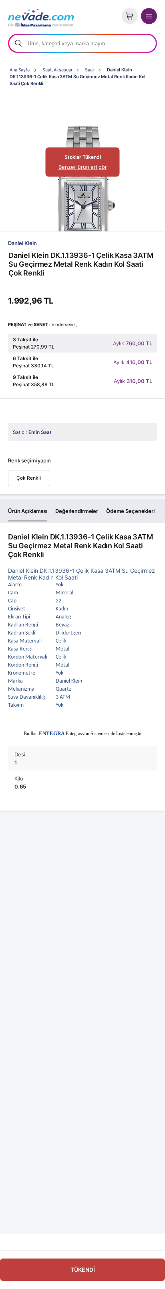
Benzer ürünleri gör (82, 167)
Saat (89, 70)
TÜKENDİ (82, 1269)
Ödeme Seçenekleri (130, 511)
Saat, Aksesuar (57, 70)
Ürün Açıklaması (27, 511)
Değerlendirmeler (76, 511)
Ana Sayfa (20, 70)
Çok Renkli (28, 478)
